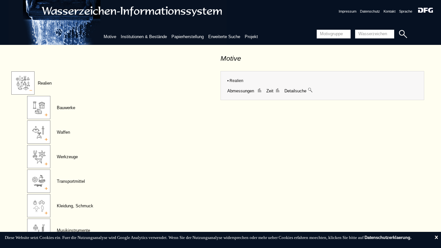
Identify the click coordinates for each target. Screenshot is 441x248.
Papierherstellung (187, 36)
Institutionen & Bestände (144, 36)
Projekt (251, 36)
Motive (110, 36)
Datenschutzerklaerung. (388, 237)
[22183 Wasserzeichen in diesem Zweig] (310, 90)
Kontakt (389, 11)
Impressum (347, 11)
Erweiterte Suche (224, 36)
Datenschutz (370, 11)
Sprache (405, 11)
